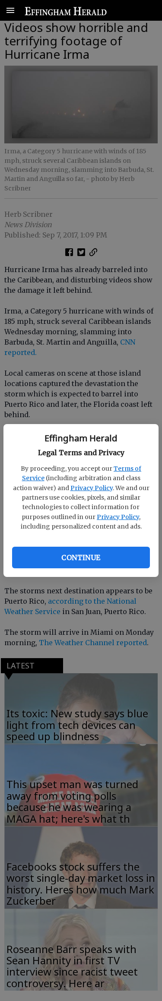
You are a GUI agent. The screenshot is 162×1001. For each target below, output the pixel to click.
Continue (80, 557)
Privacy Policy (91, 488)
